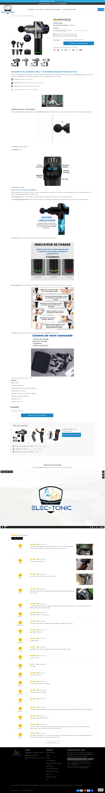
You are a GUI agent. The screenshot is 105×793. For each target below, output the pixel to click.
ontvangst (31, 9)
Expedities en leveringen (52, 771)
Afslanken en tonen (69, 9)
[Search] (99, 9)
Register (90, 759)
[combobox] (43, 446)
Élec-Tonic (17, 790)
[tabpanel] (16, 62)
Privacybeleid (49, 766)
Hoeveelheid (56, 40)
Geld (70, 30)
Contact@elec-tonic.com (38, 752)
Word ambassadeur (50, 760)
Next (48, 37)
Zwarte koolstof (60, 30)
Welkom (12, 15)
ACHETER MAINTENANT (72, 435)
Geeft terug (49, 774)
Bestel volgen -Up (50, 752)
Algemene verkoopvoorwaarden (54, 763)
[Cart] (102, 9)
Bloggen (48, 758)
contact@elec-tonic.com (84, 767)
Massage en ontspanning (52, 9)
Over (47, 779)
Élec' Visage (39, 9)
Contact (48, 755)
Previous (12, 37)
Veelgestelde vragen (51, 776)
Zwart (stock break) (81, 30)
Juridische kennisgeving (52, 768)
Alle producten (18, 15)
